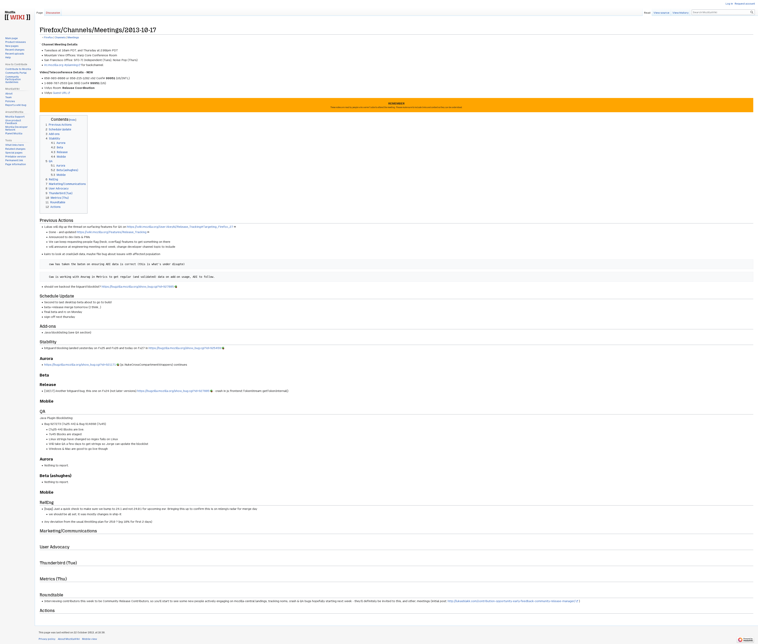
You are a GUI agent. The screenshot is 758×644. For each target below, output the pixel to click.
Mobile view (89, 639)
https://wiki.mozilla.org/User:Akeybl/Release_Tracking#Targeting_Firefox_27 (180, 227)
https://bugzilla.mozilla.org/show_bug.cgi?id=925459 (185, 348)
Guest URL (60, 93)
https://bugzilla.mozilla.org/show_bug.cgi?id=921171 (80, 364)
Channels (60, 37)
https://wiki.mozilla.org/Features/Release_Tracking (111, 232)
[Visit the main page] (17, 16)
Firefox (48, 37)
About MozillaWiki (69, 639)
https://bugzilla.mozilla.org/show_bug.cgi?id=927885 (138, 286)
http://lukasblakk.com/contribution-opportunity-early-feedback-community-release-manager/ (511, 601)
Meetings (73, 37)
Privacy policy (47, 639)
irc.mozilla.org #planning (61, 65)
